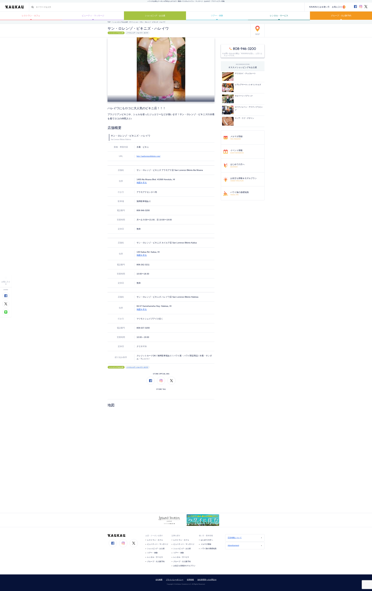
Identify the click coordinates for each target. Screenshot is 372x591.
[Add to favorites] (6, 277)
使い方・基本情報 (206, 536)
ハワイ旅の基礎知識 (208, 549)
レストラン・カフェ (31, 15)
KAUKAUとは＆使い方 (319, 7)
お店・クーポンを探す (154, 536)
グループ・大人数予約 (341, 15)
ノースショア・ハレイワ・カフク (137, 33)
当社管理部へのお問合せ (207, 580)
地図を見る (142, 183)
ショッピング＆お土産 (120, 22)
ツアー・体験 (217, 15)
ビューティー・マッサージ (157, 544)
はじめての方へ (207, 540)
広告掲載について (235, 538)
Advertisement (233, 545)
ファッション (134, 22)
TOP (109, 22)
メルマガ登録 (206, 544)
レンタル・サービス (279, 15)
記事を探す (176, 536)
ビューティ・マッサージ (93, 15)
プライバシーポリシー (174, 580)
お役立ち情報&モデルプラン (184, 566)
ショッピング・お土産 (155, 15)
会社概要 (158, 580)
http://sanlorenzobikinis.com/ (148, 156)
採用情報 (190, 580)
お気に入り (338, 7)
